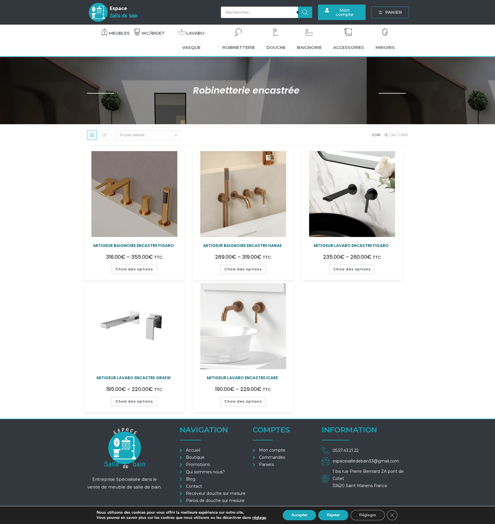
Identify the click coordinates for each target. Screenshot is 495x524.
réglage (259, 517)
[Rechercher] (305, 12)
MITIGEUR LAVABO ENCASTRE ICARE (242, 378)
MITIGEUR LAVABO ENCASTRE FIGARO (351, 245)
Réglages (367, 515)
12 (386, 135)
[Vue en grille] (92, 135)
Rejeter (333, 515)
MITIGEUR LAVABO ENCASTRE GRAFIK (134, 378)
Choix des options (134, 269)
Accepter (299, 515)
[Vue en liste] (104, 135)
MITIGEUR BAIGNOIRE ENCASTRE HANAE (242, 245)
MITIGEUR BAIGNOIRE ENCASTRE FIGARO (133, 245)
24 (393, 135)
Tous (403, 135)
